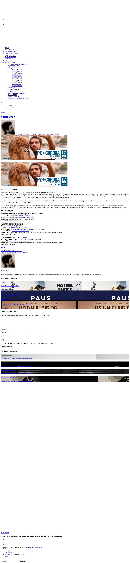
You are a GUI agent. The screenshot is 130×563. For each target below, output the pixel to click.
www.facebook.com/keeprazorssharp (29, 239)
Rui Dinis (21, 134)
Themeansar (37, 548)
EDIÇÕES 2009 (17, 80)
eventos (3, 112)
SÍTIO (3, 247)
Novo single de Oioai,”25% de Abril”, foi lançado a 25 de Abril (21, 366)
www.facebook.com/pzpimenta (13, 226)
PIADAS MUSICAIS (11, 53)
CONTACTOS (9, 552)
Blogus (30, 548)
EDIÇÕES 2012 (17, 75)
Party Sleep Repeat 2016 (9, 295)
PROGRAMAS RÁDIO (15, 97)
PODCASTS (9, 59)
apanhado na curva (6, 355)
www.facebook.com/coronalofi (18, 227)
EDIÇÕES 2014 (17, 71)
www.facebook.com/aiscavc (20, 231)
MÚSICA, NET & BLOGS (16, 93)
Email (3, 336)
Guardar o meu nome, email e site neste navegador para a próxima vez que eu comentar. (29, 343)
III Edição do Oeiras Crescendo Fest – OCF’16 (16, 304)
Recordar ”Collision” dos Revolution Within (15, 373)
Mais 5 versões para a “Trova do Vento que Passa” (17, 381)
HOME (7, 48)
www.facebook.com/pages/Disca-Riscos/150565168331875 (31, 229)
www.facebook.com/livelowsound (20, 215)
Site (2, 339)
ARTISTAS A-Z (10, 51)
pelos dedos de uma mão (8, 377)
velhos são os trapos (7, 370)
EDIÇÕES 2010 (17, 79)
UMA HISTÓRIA (10, 57)
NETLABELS (12, 95)
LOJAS (10, 91)
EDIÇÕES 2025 (17, 70)
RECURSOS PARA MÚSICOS (18, 98)
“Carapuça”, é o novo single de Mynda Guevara (16, 358)
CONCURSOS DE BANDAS (17, 64)
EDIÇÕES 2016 (17, 84)
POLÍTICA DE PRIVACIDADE (15, 554)
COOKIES (8, 556)
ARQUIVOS (9, 60)
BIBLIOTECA (9, 55)
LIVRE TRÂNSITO (14, 89)
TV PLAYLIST (9, 50)
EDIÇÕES (11, 68)
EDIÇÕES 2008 (17, 82)
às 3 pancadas (5, 362)
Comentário (5, 329)
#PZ (58, 134)
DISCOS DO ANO (14, 66)
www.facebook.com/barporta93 (24, 217)
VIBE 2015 (8, 116)
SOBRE (7, 551)
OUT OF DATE (10, 62)
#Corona (33, 134)
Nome (3, 332)
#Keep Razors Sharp (43, 134)
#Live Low (53, 134)
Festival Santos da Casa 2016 (10, 286)
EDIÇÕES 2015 (17, 86)
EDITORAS (12, 88)
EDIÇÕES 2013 (17, 73)
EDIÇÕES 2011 (17, 77)
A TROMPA (28, 8)
